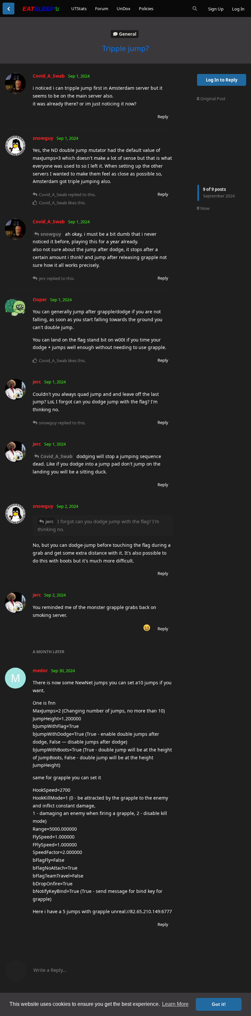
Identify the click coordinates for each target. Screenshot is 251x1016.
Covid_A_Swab (57, 456)
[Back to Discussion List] (8, 8)
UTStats (79, 8)
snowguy (51, 234)
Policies (146, 8)
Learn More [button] (175, 1004)
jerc (49, 521)
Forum (101, 8)
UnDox (123, 8)
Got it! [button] (219, 1004)
